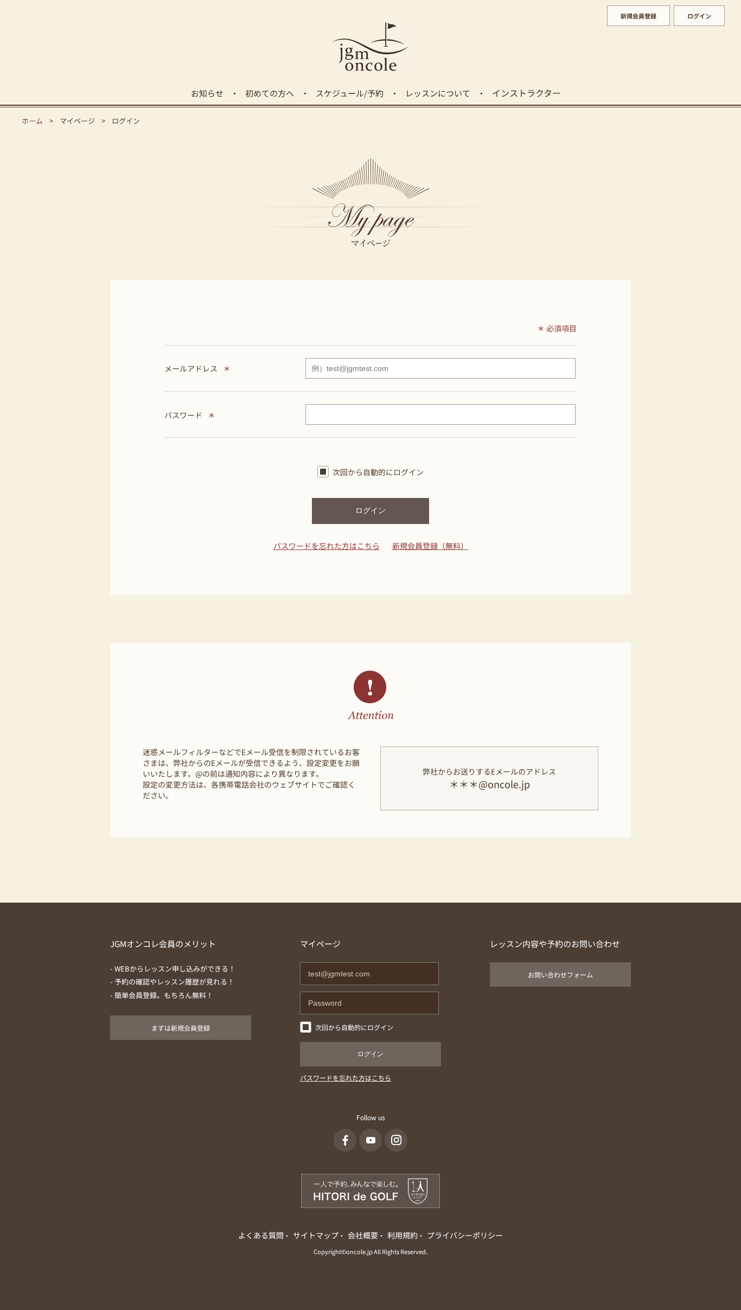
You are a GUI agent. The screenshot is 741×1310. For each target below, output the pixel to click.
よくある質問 (261, 1235)
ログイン (699, 15)
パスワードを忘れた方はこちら (326, 545)
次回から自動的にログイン (378, 472)
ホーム (32, 121)
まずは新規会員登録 (180, 1027)
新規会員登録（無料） (430, 545)
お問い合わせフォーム (560, 974)
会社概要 (363, 1235)
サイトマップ (315, 1235)
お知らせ (207, 93)
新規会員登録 (638, 15)
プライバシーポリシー (465, 1235)
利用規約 (402, 1235)
